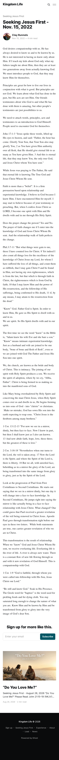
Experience (41, 728)
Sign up (9, 728)
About (52, 728)
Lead (27, 731)
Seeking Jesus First (13, 16)
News (34, 731)
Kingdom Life (13, 4)
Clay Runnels (20, 35)
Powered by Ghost (29, 738)
